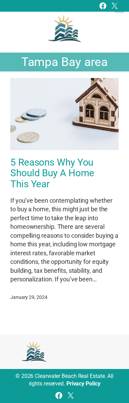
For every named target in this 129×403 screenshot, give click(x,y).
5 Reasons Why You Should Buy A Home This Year (52, 173)
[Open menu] (119, 7)
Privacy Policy (83, 383)
